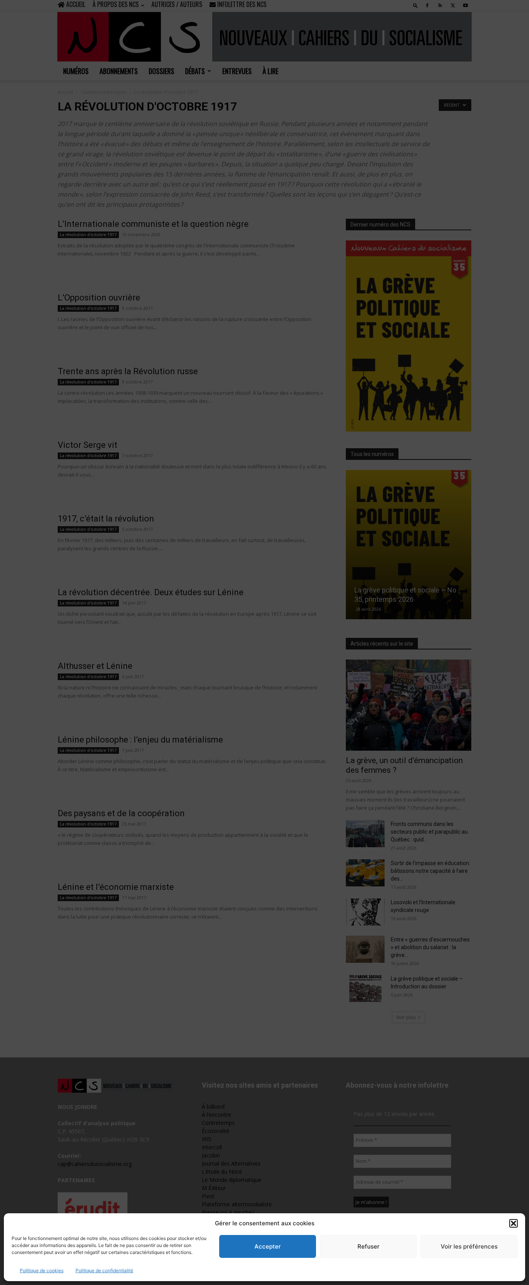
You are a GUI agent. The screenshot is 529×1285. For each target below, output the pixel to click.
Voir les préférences (469, 1246)
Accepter (267, 1246)
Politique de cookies (42, 1270)
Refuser (368, 1246)
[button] (513, 1223)
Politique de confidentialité (104, 1270)
